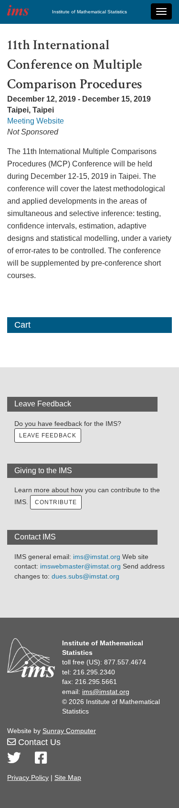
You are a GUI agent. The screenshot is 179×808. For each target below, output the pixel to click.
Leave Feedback (47, 435)
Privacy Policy (28, 777)
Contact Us (38, 742)
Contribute (56, 502)
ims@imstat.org (96, 556)
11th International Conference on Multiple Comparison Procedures (74, 64)
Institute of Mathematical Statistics (89, 11)
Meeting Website (35, 121)
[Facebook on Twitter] (41, 758)
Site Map (67, 777)
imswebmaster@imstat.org (80, 566)
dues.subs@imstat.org (85, 576)
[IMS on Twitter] (14, 758)
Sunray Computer (69, 731)
